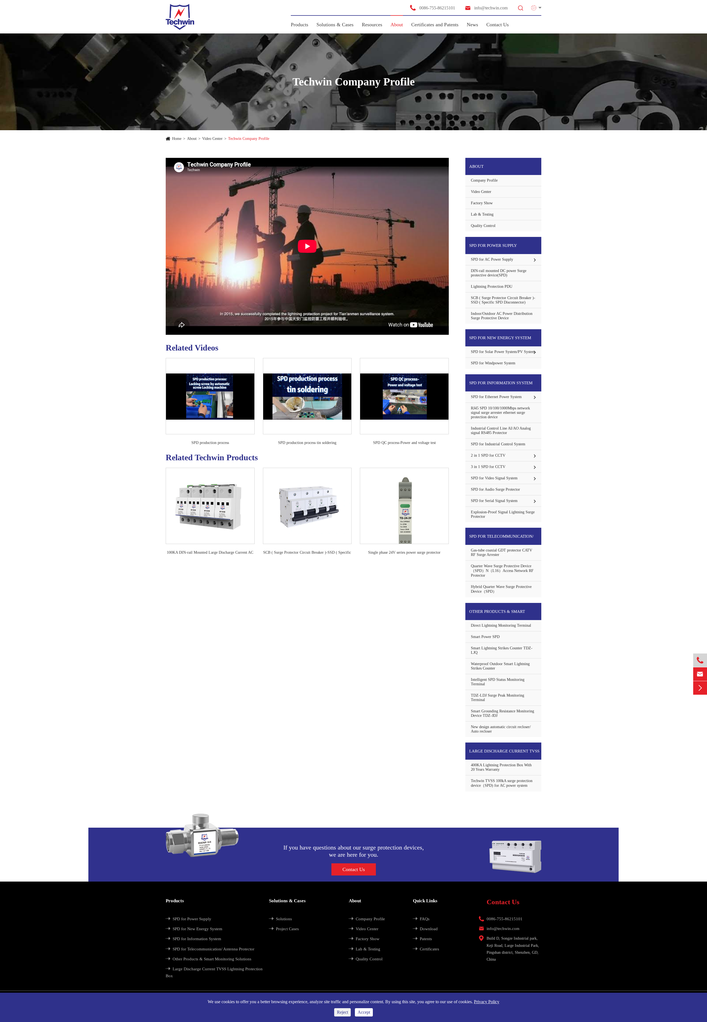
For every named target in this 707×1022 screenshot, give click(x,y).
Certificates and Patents (434, 24)
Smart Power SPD (485, 637)
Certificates (426, 949)
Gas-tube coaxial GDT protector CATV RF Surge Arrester (501, 552)
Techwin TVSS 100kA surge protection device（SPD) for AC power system (501, 783)
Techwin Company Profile (248, 139)
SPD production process (210, 443)
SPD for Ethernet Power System (496, 397)
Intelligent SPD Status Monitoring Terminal (497, 682)
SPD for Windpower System (493, 363)
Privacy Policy (486, 1001)
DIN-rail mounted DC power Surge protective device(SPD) (498, 273)
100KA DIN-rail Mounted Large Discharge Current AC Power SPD (210, 552)
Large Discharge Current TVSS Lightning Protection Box (504, 754)
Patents (422, 939)
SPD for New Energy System (500, 338)
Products (299, 24)
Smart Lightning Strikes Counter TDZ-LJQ (501, 650)
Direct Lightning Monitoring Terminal (501, 625)
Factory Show (482, 203)
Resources (372, 24)
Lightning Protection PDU (491, 286)
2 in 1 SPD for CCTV (488, 455)
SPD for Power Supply (493, 245)
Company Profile (484, 180)
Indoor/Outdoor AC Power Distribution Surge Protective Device (501, 316)
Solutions (280, 919)
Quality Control (483, 226)
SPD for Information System (500, 383)
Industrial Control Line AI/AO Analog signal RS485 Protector (501, 430)
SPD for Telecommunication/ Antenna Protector (501, 539)
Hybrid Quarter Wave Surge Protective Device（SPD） (501, 589)
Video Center (212, 139)
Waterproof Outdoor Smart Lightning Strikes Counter (500, 666)
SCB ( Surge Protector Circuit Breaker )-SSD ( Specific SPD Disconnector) (307, 552)
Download (425, 929)
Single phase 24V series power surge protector (404, 552)
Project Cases (284, 929)
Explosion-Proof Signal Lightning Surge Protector (503, 514)
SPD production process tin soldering (307, 443)
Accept (364, 1012)
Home (176, 139)
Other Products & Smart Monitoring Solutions (497, 614)
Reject (342, 1012)
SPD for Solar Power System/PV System (503, 352)
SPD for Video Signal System (494, 478)
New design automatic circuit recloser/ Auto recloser (501, 729)
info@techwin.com (486, 8)
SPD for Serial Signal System (494, 501)
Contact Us (497, 24)
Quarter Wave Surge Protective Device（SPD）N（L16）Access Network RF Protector (502, 570)
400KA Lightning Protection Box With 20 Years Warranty (501, 767)
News (472, 24)
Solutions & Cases (335, 24)
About (397, 24)
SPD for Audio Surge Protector (495, 489)
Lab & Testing (482, 214)
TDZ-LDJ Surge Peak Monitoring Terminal (497, 697)
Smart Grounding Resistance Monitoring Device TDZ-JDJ (502, 713)
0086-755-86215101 (432, 7)
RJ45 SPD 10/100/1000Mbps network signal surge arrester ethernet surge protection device (500, 412)
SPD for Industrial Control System (498, 444)
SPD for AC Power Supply (492, 259)
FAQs (421, 919)
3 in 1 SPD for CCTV (488, 467)
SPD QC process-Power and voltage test (404, 443)
